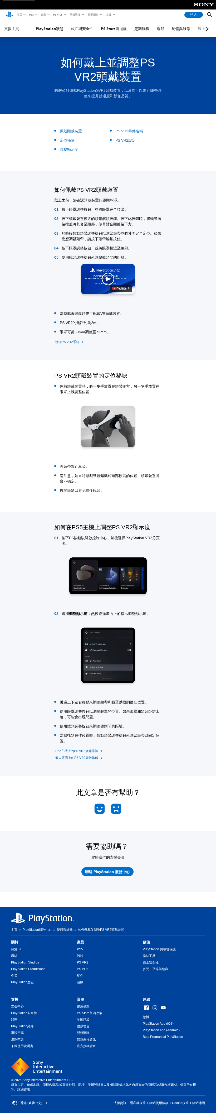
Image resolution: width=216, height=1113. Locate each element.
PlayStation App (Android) (161, 1030)
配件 (80, 975)
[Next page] (206, 28)
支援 (108, 14)
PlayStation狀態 (49, 28)
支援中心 (17, 1006)
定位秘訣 (67, 140)
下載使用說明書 (22, 1046)
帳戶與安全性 (82, 28)
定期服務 (141, 28)
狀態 (14, 1020)
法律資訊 (120, 1103)
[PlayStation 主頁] (9, 15)
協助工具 (149, 956)
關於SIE (16, 949)
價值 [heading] (146, 942)
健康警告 (83, 1026)
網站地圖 (198, 1103)
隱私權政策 (138, 1103)
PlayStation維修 (22, 1026)
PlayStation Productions (28, 969)
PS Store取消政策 (89, 1013)
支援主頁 (11, 28)
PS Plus (57, 14)
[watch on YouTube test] (121, 288)
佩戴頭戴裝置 (71, 131)
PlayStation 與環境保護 (159, 949)
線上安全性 (151, 962)
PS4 (80, 956)
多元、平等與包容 (155, 969)
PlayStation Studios (25, 962)
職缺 (14, 956)
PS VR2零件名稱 (129, 131)
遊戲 (43, 14)
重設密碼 (17, 1033)
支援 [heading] (14, 999)
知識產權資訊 (86, 1039)
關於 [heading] (14, 942)
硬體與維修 (181, 28)
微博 (146, 1017)
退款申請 (17, 1039)
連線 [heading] (146, 999)
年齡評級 (83, 1020)
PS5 (31, 14)
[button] (108, 279)
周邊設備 (75, 14)
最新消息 (93, 14)
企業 (14, 975)
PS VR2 (82, 962)
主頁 (14, 930)
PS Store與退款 (114, 28)
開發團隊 (83, 1033)
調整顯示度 (69, 149)
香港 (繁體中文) (31, 1103)
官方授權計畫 (86, 1046)
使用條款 (83, 1006)
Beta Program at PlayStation (163, 1037)
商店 (19, 14)
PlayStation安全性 (24, 1013)
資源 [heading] (80, 999)
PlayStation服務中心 (37, 930)
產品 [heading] (80, 942)
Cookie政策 (180, 1103)
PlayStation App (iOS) (158, 1023)
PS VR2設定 (125, 140)
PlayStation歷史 (22, 982)
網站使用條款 (158, 1103)
